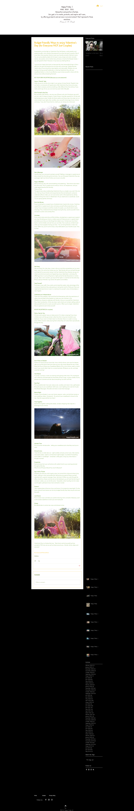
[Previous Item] (88, 46)
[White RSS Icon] (93, 769)
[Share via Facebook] (35, 561)
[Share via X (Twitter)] (39, 561)
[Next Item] (100, 46)
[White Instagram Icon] (100, 3)
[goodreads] (103, 3)
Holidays (36, 556)
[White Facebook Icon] (97, 3)
